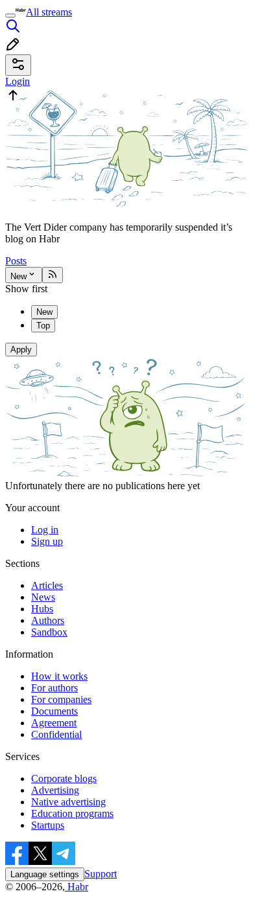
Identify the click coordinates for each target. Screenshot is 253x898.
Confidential (56, 734)
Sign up (47, 541)
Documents (54, 711)
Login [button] (17, 81)
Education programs (72, 813)
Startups (47, 825)
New (18, 276)
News (43, 597)
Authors (47, 620)
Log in (44, 529)
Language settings (44, 874)
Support (100, 873)
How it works (59, 676)
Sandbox (49, 632)
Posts (16, 260)
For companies (61, 699)
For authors (54, 687)
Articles (47, 585)
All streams (49, 11)
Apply (21, 349)
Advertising (55, 790)
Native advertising (68, 801)
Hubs (42, 608)
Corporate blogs (64, 778)
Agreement (54, 722)
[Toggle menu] (10, 15)
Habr (76, 886)
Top (43, 325)
